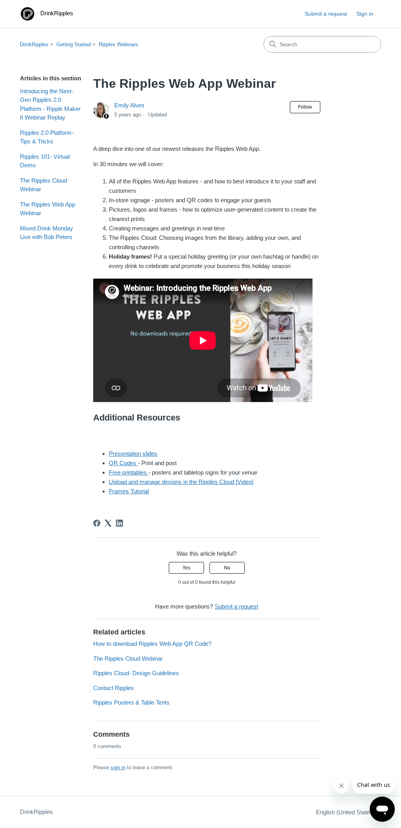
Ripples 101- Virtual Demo (45, 161)
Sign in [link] (364, 14)
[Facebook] (96, 523)
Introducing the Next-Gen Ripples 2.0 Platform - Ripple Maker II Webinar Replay (50, 104)
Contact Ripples (113, 688)
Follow (305, 107)
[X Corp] (108, 523)
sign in (117, 767)
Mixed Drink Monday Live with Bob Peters (46, 233)
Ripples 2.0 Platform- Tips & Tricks (47, 137)
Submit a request (326, 14)
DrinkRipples (34, 44)
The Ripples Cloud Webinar (43, 185)
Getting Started (73, 44)
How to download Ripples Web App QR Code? (152, 643)
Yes (186, 568)
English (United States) (346, 812)
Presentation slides (133, 453)
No (227, 568)
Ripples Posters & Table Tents (131, 702)
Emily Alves (129, 105)
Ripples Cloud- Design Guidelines (136, 673)
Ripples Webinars (118, 44)
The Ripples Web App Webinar (47, 209)
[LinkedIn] (119, 523)
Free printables (128, 472)
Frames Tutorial (129, 491)
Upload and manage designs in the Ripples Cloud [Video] (181, 481)
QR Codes (122, 463)
